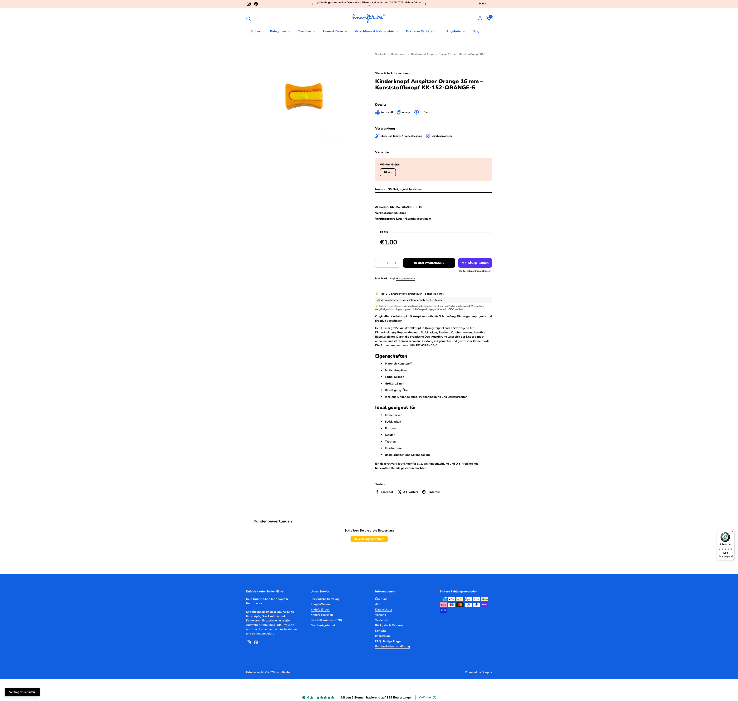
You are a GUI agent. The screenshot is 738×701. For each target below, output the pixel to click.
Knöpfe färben (320, 609)
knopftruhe (282, 672)
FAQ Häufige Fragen (388, 641)
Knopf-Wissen (320, 604)
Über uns (381, 599)
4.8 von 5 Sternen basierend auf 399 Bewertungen (376, 697)
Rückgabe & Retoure (389, 625)
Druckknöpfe (270, 616)
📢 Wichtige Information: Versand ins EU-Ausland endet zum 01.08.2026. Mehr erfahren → (369, 4)
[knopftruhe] (369, 18)
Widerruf (381, 620)
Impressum (382, 636)
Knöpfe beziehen (322, 615)
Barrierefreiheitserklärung (392, 646)
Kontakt (380, 631)
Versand (380, 615)
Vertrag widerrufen (22, 692)
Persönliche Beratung (325, 599)
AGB (378, 604)
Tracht (256, 629)
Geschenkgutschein (324, 625)
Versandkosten (405, 278)
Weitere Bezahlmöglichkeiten (475, 270)
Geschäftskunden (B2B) (326, 620)
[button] (248, 18)
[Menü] (732, 532)
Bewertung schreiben (369, 539)
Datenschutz (383, 609)
